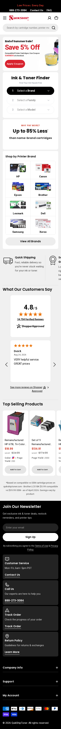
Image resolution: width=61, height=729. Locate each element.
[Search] (54, 28)
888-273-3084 (18, 10)
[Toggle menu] (5, 18)
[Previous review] (6, 365)
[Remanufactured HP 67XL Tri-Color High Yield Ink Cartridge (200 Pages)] (15, 423)
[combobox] (30, 28)
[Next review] (54, 365)
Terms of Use (41, 545)
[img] (30, 314)
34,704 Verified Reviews (30, 319)
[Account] (49, 18)
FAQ (49, 10)
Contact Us (36, 10)
